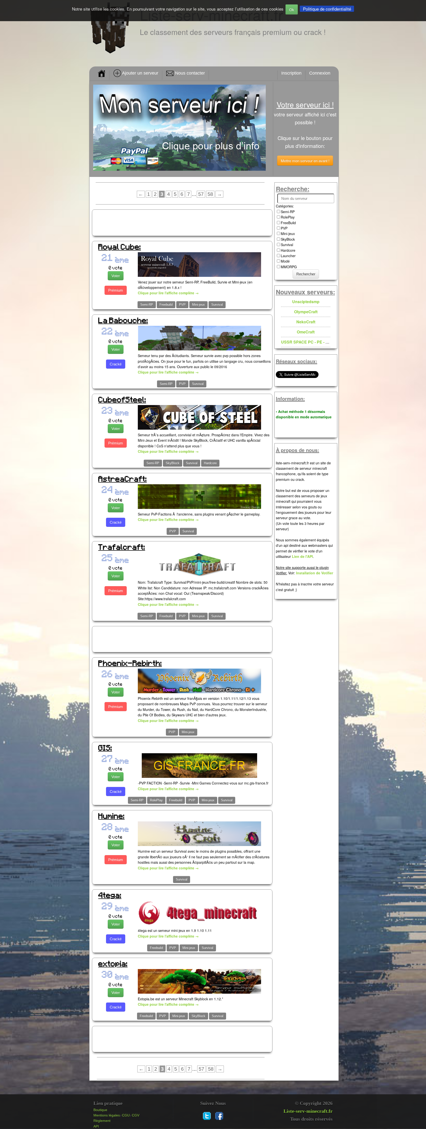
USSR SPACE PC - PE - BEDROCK (313, 342)
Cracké (116, 364)
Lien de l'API (302, 556)
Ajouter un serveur (139, 73)
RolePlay (156, 800)
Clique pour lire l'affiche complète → (168, 292)
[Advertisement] (182, 222)
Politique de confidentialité (327, 9)
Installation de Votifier (314, 572)
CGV (135, 1115)
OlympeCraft (306, 311)
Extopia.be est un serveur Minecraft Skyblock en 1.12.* (180, 998)
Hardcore (210, 463)
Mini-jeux (198, 304)
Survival (217, 304)
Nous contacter (189, 73)
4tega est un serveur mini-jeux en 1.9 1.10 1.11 (175, 930)
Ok (291, 9)
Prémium (115, 290)
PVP (182, 304)
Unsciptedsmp (306, 301)
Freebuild (166, 304)
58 (210, 194)
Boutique (100, 1110)
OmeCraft (306, 332)
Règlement (101, 1121)
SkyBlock (172, 463)
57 (201, 194)
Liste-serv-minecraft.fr (308, 1111)
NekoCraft (305, 322)
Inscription (291, 73)
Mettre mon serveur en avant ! (305, 160)
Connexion (319, 73)
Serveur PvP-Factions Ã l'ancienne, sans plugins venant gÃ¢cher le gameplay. (199, 514)
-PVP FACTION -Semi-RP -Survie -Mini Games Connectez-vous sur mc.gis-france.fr (203, 783)
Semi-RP (146, 304)
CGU (126, 1115)
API (96, 1126)
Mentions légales (106, 1115)
